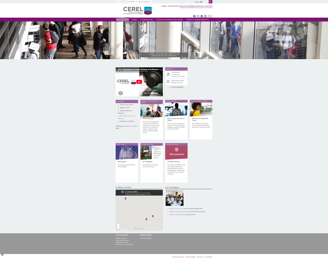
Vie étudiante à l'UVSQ (122, 240)
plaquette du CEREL (131, 126)
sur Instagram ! (148, 162)
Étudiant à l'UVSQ (121, 238)
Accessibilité (208, 257)
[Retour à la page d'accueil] (137, 10)
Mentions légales (191, 257)
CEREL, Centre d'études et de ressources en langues (164, 55)
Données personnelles (178, 257)
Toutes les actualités (177, 87)
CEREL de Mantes (175, 214)
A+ (198, 2)
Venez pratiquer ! (148, 118)
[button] (122, 19)
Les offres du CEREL (146, 238)
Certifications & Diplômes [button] (169, 20)
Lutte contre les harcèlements (124, 244)
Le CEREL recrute (173, 162)
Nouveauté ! (122, 162)
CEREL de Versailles (175, 212)
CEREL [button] (134, 20)
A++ (201, 2)
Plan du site (200, 257)
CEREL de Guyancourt (176, 209)
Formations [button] (147, 20)
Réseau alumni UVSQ (122, 242)
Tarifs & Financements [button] (197, 20)
